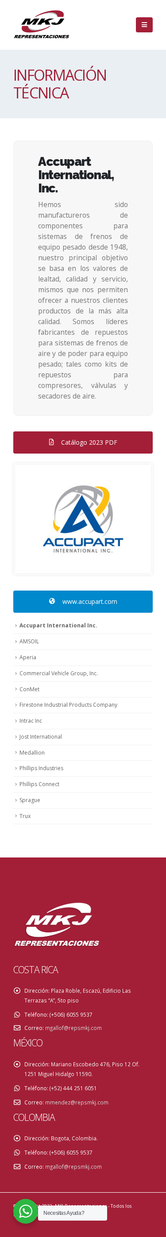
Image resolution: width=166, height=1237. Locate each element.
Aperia (27, 657)
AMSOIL (29, 641)
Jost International (40, 736)
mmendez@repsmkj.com (76, 1102)
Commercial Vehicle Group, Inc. (58, 673)
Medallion (32, 752)
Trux (25, 816)
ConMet (29, 689)
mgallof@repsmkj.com (73, 1027)
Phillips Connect (39, 784)
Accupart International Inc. (58, 625)
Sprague (29, 800)
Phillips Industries (41, 768)
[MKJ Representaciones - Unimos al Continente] (42, 25)
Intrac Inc (30, 720)
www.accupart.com (89, 601)
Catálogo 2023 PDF (88, 442)
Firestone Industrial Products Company (68, 705)
